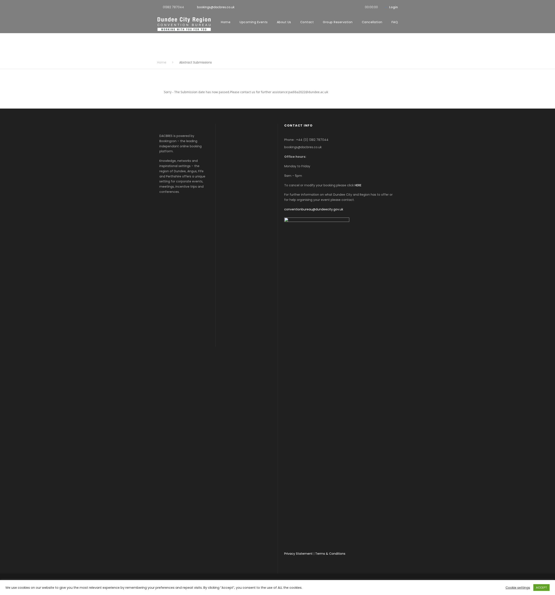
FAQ (395, 22)
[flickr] (351, 7)
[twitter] (358, 7)
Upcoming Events (254, 22)
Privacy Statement (298, 553)
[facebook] (344, 7)
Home (225, 22)
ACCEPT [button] (541, 587)
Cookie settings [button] (518, 588)
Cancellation (372, 22)
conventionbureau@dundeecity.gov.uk (313, 209)
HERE (358, 185)
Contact (307, 22)
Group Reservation (338, 22)
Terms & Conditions (330, 553)
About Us (284, 22)
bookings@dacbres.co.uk (216, 7)
